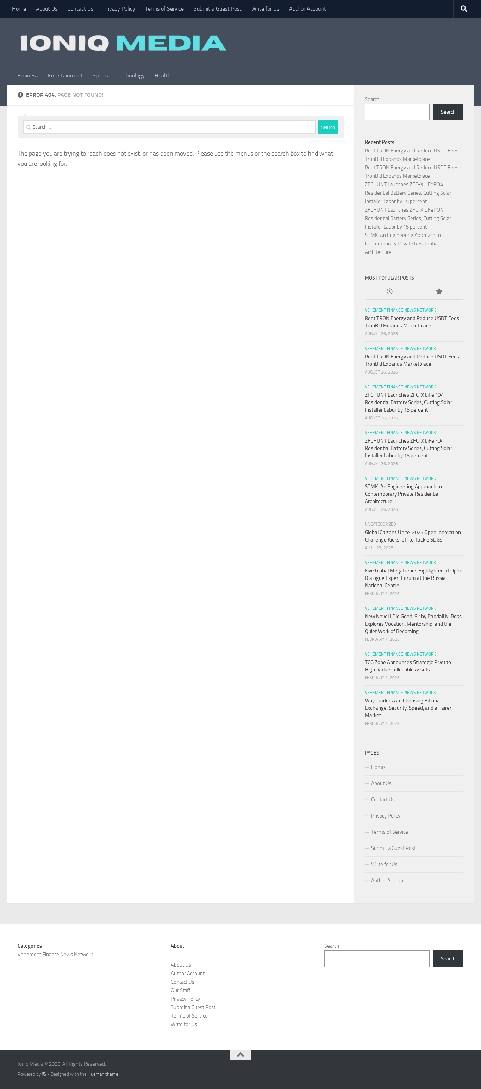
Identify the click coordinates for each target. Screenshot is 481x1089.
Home (19, 8)
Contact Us (80, 8)
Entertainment (65, 75)
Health (163, 75)
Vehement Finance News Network (400, 310)
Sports (100, 75)
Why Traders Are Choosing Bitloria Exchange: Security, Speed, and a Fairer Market (408, 708)
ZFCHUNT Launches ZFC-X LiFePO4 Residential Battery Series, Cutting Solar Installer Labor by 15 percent (408, 193)
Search (372, 99)
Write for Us (265, 8)
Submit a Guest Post (218, 8)
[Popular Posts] (438, 292)
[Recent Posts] (389, 292)
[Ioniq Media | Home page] (122, 42)
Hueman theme (103, 1074)
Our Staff (180, 990)
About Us (46, 8)
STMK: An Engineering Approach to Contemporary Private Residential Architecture (403, 243)
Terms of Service (164, 8)
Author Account (307, 8)
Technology (131, 75)
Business (27, 75)
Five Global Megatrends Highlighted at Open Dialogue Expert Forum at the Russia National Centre (413, 578)
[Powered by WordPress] (44, 1074)
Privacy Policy (119, 8)
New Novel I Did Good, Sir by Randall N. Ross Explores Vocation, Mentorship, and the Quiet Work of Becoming (413, 623)
